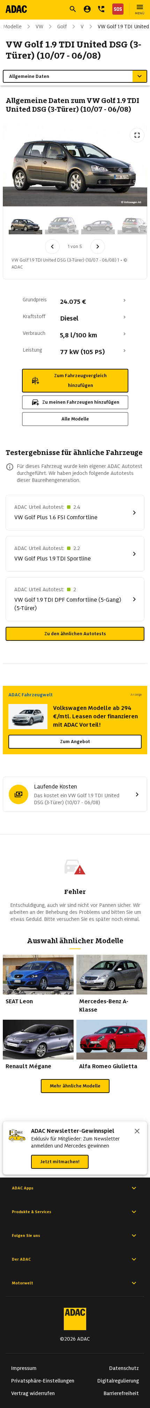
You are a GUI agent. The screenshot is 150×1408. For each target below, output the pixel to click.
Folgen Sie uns (26, 1235)
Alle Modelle (75, 419)
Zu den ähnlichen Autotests (75, 634)
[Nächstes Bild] (97, 246)
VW (39, 26)
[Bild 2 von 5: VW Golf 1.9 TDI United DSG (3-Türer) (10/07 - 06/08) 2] (61, 225)
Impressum (24, 1368)
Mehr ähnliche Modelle (75, 1086)
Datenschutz (124, 1368)
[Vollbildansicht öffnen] (137, 135)
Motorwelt (22, 1283)
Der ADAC (21, 1259)
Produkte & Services (31, 1211)
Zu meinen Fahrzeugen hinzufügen (80, 402)
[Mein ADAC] (87, 9)
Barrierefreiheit (121, 1393)
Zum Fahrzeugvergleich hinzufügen (80, 380)
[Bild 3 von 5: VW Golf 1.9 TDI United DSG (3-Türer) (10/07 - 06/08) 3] (98, 225)
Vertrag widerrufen (33, 1393)
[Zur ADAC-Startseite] (16, 9)
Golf (62, 26)
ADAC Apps (22, 1188)
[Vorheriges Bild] (52, 246)
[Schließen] (137, 1132)
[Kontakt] (101, 9)
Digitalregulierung (118, 1381)
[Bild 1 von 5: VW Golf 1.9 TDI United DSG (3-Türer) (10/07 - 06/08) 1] (25, 225)
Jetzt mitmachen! (60, 1162)
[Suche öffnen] (73, 9)
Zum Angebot (75, 742)
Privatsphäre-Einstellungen (42, 1381)
